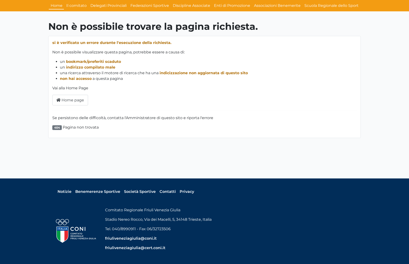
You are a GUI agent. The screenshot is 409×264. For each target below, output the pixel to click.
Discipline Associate (191, 5)
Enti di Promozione (232, 5)
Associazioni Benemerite (277, 5)
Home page (72, 100)
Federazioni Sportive (149, 5)
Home (56, 5)
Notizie (64, 191)
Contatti (168, 191)
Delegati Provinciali (108, 5)
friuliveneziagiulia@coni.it (131, 238)
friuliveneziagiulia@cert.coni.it (135, 248)
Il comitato (76, 5)
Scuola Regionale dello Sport (331, 5)
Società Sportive (140, 191)
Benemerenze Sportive (97, 191)
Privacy (187, 191)
